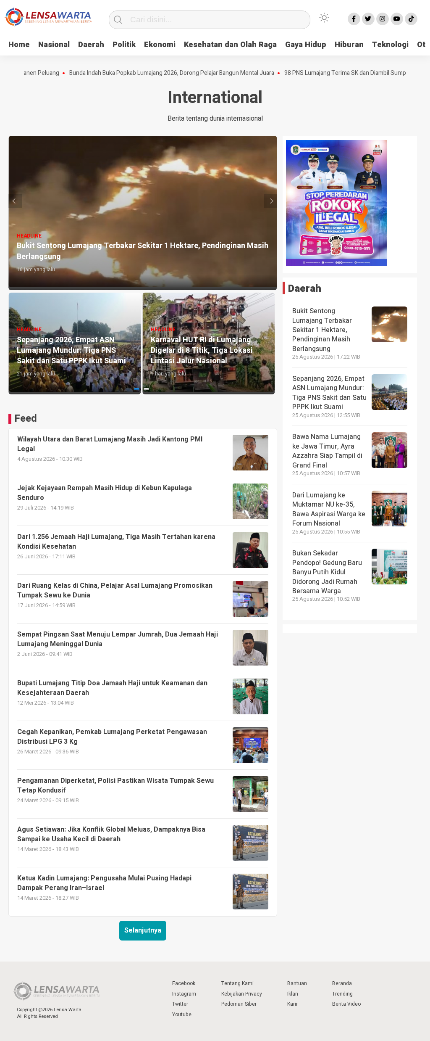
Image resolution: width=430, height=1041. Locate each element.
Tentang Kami (237, 983)
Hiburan (349, 44)
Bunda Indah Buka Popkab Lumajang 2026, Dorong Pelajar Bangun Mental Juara (146, 73)
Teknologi (390, 44)
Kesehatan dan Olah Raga (230, 44)
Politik (124, 44)
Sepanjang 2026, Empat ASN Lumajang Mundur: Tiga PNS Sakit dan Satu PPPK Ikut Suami (329, 393)
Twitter (180, 1004)
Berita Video (346, 1004)
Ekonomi (160, 44)
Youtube (181, 1014)
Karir (292, 1004)
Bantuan (297, 983)
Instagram (184, 994)
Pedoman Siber (239, 1004)
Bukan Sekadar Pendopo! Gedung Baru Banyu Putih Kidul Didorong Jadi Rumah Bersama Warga (327, 572)
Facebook (183, 983)
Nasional (54, 44)
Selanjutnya (142, 930)
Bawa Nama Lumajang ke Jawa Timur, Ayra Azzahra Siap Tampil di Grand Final (327, 451)
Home (19, 44)
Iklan (292, 994)
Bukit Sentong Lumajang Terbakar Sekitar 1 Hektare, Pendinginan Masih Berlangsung (322, 330)
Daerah (91, 44)
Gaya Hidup (305, 44)
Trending (342, 994)
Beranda (342, 983)
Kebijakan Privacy (241, 994)
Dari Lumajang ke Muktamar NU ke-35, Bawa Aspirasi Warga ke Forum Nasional (328, 509)
